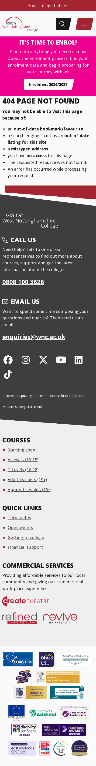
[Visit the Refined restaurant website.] (22, 620)
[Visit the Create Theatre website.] (28, 604)
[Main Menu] (84, 24)
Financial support (25, 547)
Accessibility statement (67, 395)
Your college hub (45, 5)
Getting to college (26, 537)
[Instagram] (25, 360)
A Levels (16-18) (23, 459)
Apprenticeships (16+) (29, 489)
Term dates (19, 517)
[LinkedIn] (78, 360)
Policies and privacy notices (23, 395)
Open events (20, 527)
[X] (43, 360)
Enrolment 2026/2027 (47, 84)
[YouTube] (61, 360)
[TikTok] (8, 374)
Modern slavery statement (22, 406)
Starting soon (21, 450)
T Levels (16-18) (23, 469)
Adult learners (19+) (27, 479)
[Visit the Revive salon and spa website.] (63, 620)
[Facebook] (8, 360)
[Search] (62, 24)
